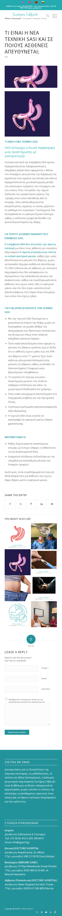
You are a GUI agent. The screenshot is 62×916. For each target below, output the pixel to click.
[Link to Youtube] (46, 912)
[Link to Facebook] (37, 912)
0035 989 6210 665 (34, 870)
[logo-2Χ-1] (26, 16)
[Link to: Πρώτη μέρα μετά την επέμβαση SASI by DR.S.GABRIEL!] (44, 614)
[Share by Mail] (52, 504)
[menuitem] (46, 16)
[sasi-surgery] (31, 77)
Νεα (6, 56)
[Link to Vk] (55, 912)
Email (45, 678)
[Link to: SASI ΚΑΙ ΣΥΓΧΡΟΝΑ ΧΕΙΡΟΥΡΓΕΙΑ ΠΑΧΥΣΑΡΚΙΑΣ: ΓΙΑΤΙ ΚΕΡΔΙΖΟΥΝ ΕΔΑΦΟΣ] (44, 588)
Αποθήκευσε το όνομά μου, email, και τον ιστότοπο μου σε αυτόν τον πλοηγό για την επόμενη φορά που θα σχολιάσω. (27, 702)
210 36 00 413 (17, 838)
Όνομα (45, 667)
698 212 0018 (31, 856)
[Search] (46, 16)
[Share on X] (20, 504)
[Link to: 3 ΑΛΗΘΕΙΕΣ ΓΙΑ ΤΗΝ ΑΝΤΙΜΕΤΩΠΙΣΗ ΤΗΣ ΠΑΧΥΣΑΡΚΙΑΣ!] (18, 588)
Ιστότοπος (46, 689)
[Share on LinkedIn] (41, 504)
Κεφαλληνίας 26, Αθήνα (31, 852)
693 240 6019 (27, 6)
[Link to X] (50, 912)
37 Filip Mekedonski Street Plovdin (37, 866)
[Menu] (53, 16)
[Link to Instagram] (41, 912)
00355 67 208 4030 (34, 888)
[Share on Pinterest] (31, 504)
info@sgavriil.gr (21, 842)
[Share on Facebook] (10, 504)
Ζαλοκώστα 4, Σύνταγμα (31, 834)
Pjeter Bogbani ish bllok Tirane (35, 884)
